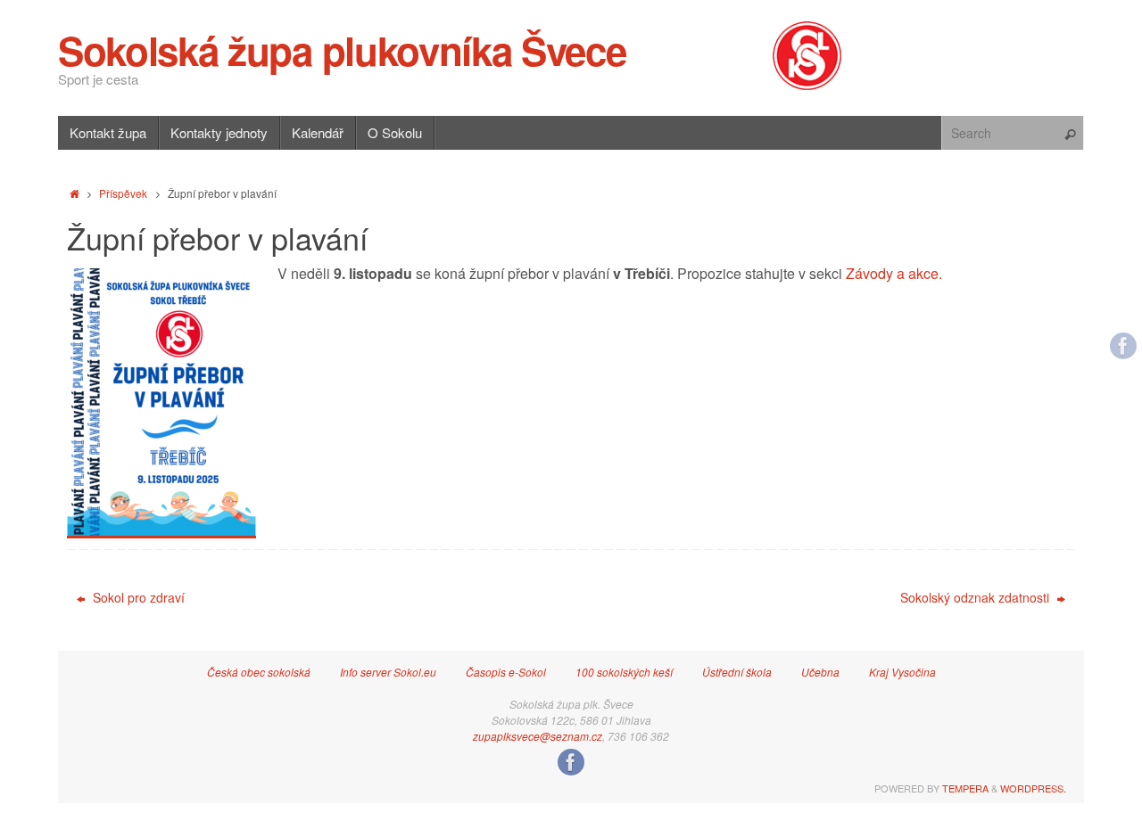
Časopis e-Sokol (506, 671)
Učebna (820, 671)
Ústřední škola (737, 671)
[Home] (74, 193)
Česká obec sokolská (258, 671)
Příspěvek (123, 193)
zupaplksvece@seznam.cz (537, 735)
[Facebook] (1123, 346)
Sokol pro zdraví (137, 597)
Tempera (965, 788)
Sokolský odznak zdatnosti (976, 597)
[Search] (1069, 134)
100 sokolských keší (624, 671)
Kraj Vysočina (902, 671)
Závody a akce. (894, 273)
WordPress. (1033, 788)
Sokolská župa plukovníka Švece (341, 50)
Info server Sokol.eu (388, 671)
